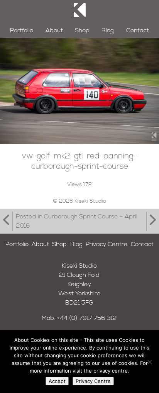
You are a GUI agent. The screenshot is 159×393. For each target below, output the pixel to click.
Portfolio (21, 30)
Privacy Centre (107, 244)
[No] (149, 362)
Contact (137, 30)
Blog (107, 30)
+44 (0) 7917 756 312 (87, 318)
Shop (82, 30)
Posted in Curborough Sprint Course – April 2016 (76, 221)
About (54, 30)
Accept (57, 381)
